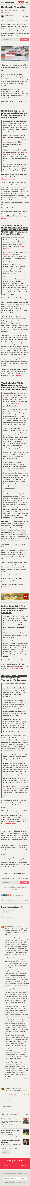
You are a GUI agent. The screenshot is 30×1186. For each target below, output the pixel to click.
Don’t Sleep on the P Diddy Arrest (10, 1144)
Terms (25, 1173)
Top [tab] (3, 1114)
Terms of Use (23, 886)
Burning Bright (9, 15)
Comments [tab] (5, 912)
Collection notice (15, 1174)
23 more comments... (6, 1106)
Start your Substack (10, 1178)
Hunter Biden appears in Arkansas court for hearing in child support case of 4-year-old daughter (14, 114)
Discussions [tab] (14, 1114)
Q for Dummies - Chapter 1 (10, 1130)
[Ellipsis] (28, 926)
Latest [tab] (7, 1114)
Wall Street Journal (20, 404)
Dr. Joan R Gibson (9, 926)
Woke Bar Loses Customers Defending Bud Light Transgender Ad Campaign (14, 677)
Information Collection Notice (18, 887)
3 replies (9, 1083)
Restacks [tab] (12, 912)
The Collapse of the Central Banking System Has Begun (11, 1121)
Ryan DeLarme (15, 376)
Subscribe (20, 2)
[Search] (27, 1114)
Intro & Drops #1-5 (6, 1132)
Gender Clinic (8, 254)
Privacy (20, 1173)
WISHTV (6, 788)
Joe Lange (10, 1124)
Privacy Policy (15, 889)
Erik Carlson (11, 1146)
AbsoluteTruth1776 (8, 179)
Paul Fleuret (11, 1134)
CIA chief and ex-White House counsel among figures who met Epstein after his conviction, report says (15, 386)
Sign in (26, 2)
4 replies (9, 1099)
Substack (7, 1182)
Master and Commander (9, 1119)
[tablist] (8, 912)
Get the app (23, 1178)
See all (4, 1152)
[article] (15, 1123)
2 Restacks (20, 895)
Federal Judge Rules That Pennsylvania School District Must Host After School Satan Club (14, 609)
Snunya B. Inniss (9, 1088)
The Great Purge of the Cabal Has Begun (10, 1141)
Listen (26, 16)
